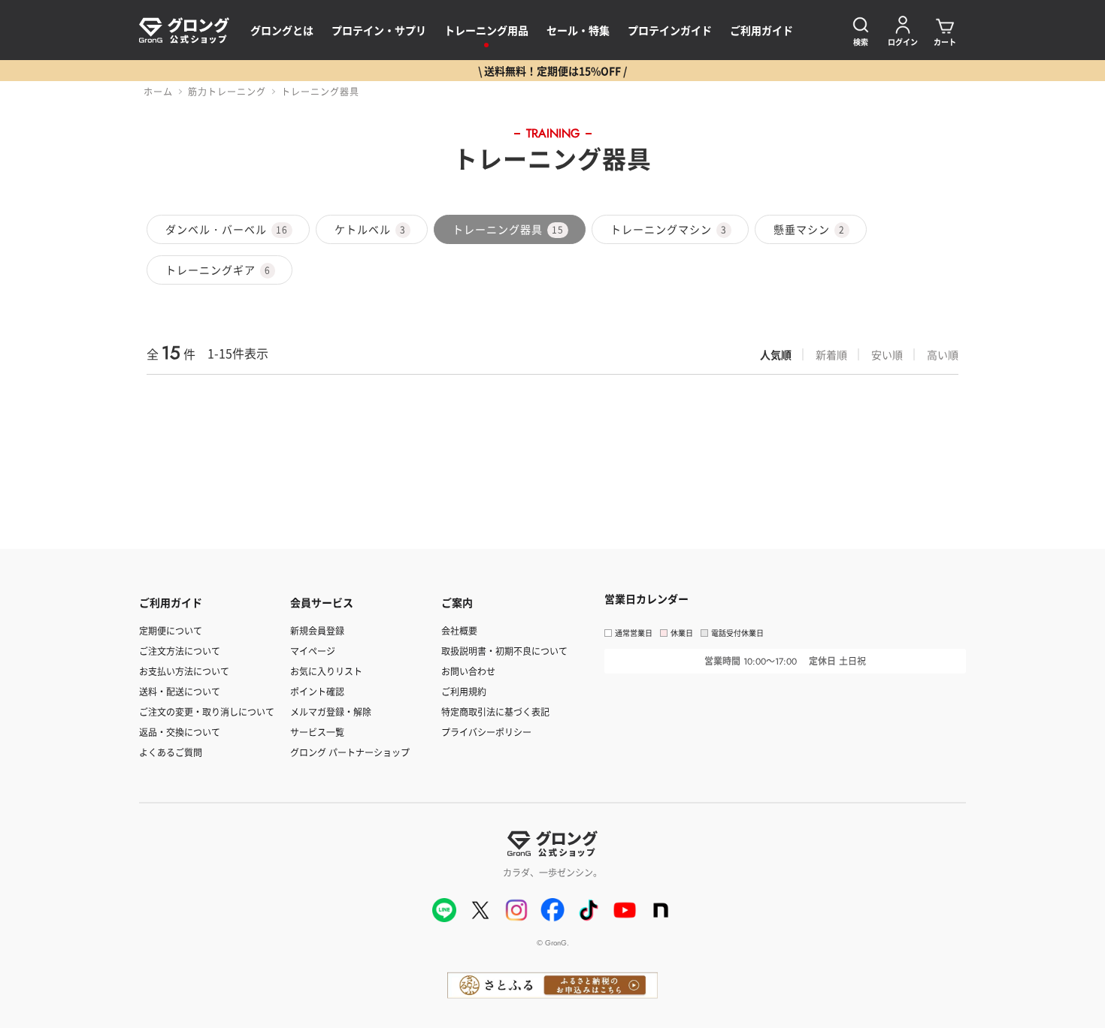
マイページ (312, 650)
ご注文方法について (179, 650)
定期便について (170, 630)
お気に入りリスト (326, 671)
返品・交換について (179, 731)
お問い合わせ (468, 671)
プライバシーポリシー (486, 731)
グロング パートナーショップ (350, 752)
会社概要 (459, 630)
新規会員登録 (317, 630)
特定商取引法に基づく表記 (495, 711)
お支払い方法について (184, 671)
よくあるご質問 (170, 752)
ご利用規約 (463, 691)
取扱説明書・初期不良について (504, 650)
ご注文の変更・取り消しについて (206, 711)
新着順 (831, 354)
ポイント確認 (317, 691)
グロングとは (281, 30)
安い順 (887, 354)
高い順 (942, 354)
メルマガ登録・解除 (330, 711)
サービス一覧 (317, 731)
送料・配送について (179, 691)
